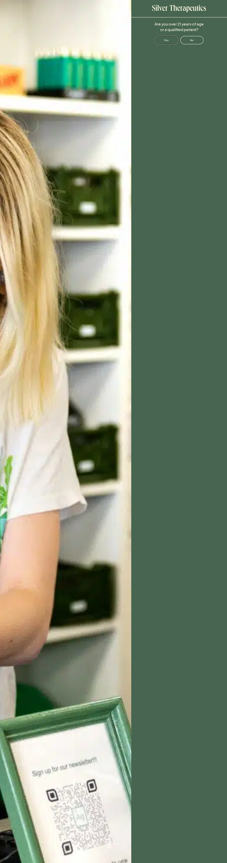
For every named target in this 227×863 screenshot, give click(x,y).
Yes (166, 40)
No (192, 40)
